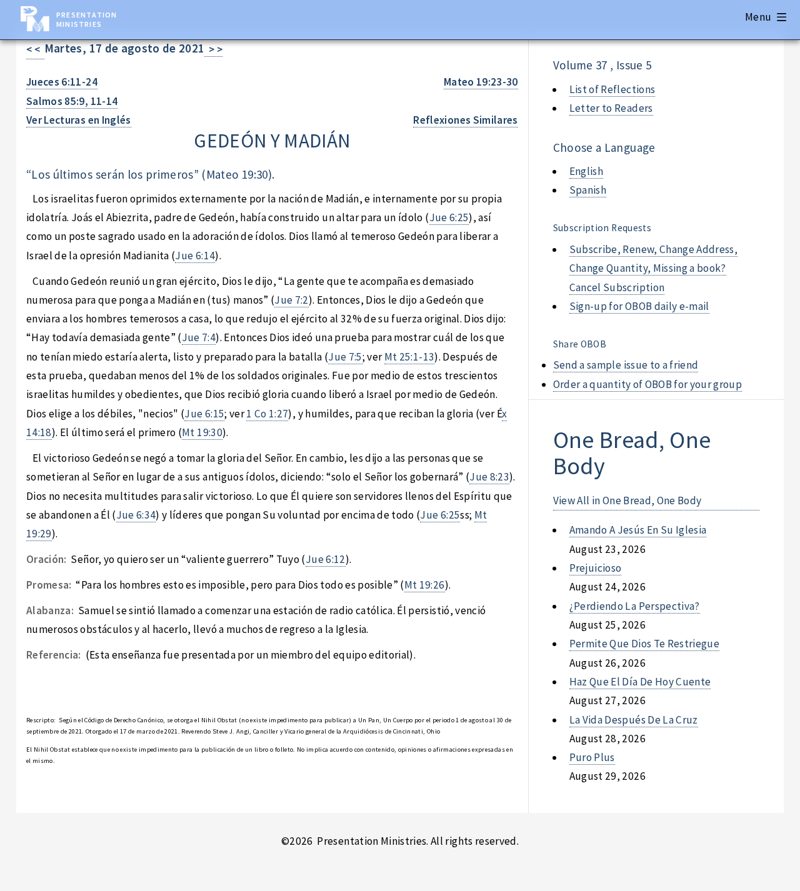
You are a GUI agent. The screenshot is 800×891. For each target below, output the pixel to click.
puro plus (592, 757)
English (586, 171)
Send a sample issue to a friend (626, 365)
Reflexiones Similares (465, 120)
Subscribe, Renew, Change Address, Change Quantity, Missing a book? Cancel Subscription (653, 268)
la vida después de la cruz (633, 720)
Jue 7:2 (291, 300)
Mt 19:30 (202, 432)
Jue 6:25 (449, 217)
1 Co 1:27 (267, 414)
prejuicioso (595, 568)
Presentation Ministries (86, 19)
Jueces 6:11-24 (62, 82)
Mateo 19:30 (237, 174)
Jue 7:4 (199, 337)
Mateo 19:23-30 (481, 82)
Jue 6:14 (195, 255)
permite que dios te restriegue (644, 643)
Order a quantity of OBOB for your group (647, 384)
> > (213, 49)
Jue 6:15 (204, 414)
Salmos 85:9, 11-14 (72, 101)
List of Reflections (612, 89)
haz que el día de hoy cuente (640, 682)
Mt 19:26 (424, 585)
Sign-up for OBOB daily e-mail (639, 306)
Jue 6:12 (326, 559)
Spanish (587, 190)
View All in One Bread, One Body (627, 500)
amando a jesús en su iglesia (638, 530)
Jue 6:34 (136, 515)
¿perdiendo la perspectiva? (634, 606)
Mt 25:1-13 (409, 357)
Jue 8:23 (489, 477)
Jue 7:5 (345, 357)
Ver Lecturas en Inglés (78, 120)
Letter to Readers (611, 108)
